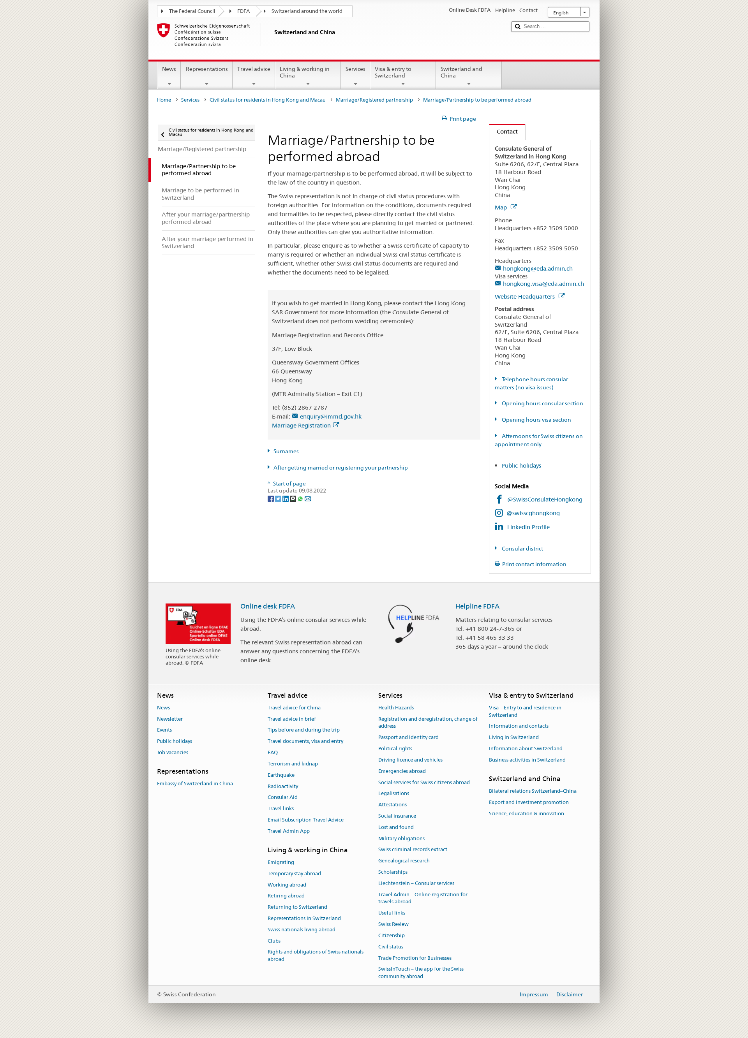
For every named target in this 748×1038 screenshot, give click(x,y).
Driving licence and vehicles (410, 760)
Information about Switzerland (526, 748)
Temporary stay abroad (294, 873)
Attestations (392, 805)
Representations (207, 69)
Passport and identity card (408, 738)
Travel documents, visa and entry (305, 741)
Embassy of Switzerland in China (195, 783)
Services (355, 69)
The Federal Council (192, 11)
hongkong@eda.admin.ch (538, 268)
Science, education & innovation (526, 813)
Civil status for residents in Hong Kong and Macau (268, 100)
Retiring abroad (286, 896)
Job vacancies (172, 752)
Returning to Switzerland (297, 907)
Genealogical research (404, 861)
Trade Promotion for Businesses (415, 958)
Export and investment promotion (529, 802)
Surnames (286, 451)
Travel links (281, 808)
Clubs (274, 941)
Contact (503, 131)
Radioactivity (283, 786)
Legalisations (393, 794)
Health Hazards (396, 708)
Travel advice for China (294, 708)
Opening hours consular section (542, 403)
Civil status (390, 947)
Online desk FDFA (267, 606)
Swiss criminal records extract (412, 850)
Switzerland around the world (307, 11)
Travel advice (253, 69)
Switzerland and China (461, 72)
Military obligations (401, 838)
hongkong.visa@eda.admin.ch (543, 283)
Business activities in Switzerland (527, 760)
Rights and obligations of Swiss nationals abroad (315, 955)
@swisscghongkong (533, 513)
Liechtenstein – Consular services (416, 883)
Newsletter (170, 719)
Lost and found (396, 827)
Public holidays (521, 465)
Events (164, 730)
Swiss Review (393, 924)
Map (501, 207)
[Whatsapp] (301, 498)
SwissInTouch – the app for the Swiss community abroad (421, 973)
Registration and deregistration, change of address (428, 722)
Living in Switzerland (514, 738)
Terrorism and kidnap (293, 764)
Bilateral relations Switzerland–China (533, 791)
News (169, 69)
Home (164, 100)
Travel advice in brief (292, 719)
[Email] (308, 498)
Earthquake (281, 775)
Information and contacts (519, 726)
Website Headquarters (525, 296)
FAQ (273, 752)
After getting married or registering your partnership (340, 467)
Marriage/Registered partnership (374, 100)
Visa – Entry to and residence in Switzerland (525, 711)
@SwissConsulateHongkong (544, 499)
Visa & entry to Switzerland (393, 72)
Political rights (395, 748)
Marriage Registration (301, 425)
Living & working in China (305, 72)
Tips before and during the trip (304, 730)
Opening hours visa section (536, 420)
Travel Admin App (289, 831)
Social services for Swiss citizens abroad (424, 782)
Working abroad (287, 885)
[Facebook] (271, 498)
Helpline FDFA (477, 606)
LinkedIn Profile (528, 527)
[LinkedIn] (286, 498)
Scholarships (393, 872)
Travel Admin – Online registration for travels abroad (423, 898)
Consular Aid (283, 797)
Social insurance (397, 816)
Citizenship (391, 935)
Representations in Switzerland (304, 918)
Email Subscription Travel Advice (306, 820)
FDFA (243, 11)
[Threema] (293, 498)
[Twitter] (278, 498)
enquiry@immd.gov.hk (331, 416)
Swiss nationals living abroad (301, 929)
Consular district (522, 548)
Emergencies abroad (402, 771)
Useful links (391, 913)
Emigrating (281, 862)
